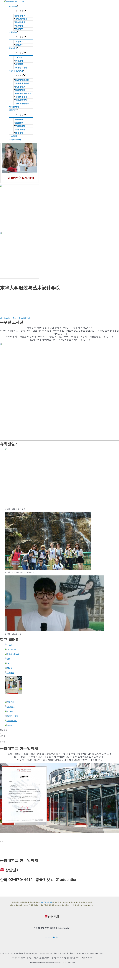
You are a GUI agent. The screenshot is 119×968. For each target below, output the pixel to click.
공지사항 (19, 119)
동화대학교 (20, 15)
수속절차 (13, 136)
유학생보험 (20, 129)
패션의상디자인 (22, 83)
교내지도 (19, 29)
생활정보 (19, 122)
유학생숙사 (14, 107)
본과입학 (19, 61)
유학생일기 (20, 126)
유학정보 (13, 110)
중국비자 (19, 133)
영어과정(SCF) (21, 100)
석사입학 (19, 64)
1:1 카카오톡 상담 (51, 937)
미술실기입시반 (22, 103)
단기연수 (19, 41)
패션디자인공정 (22, 80)
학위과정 (13, 48)
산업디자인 (20, 87)
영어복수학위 (21, 67)
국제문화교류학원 (46, 902)
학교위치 (19, 25)
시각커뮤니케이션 (23, 93)
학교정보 (13, 6)
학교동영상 (20, 22)
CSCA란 (19, 57)
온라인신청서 (15, 139)
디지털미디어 (21, 97)
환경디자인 (20, 90)
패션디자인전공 (16, 71)
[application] (17, 6)
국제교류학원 (21, 19)
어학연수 (13, 32)
